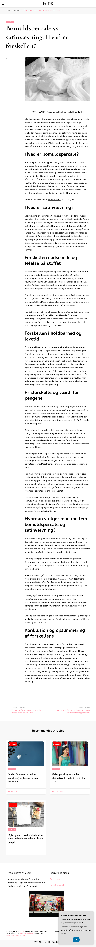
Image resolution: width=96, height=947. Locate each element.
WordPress (10, 936)
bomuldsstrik (54, 199)
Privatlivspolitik (57, 885)
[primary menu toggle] (3, 4)
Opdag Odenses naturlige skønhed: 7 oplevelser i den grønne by (23, 778)
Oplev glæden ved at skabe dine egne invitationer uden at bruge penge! (25, 838)
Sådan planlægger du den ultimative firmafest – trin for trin (68, 778)
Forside (57, 931)
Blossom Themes (26, 934)
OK (76, 939)
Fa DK (48, 3)
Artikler (10, 22)
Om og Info (55, 879)
